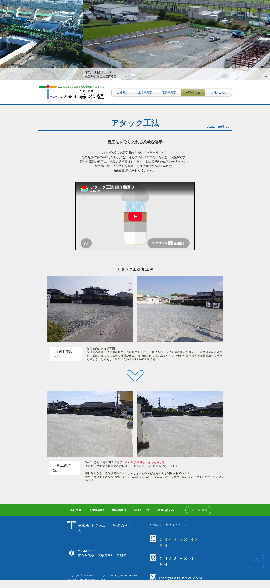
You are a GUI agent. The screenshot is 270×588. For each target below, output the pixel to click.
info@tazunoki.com (181, 578)
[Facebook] (71, 553)
